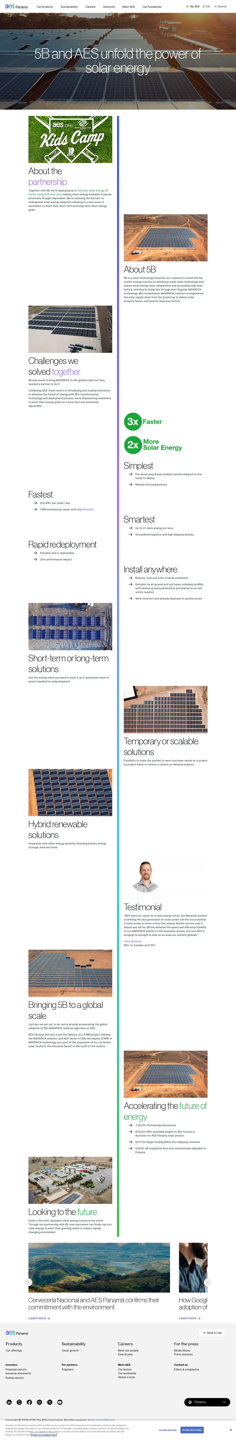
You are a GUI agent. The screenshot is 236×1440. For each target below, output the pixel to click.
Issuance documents (18, 1373)
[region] (118, 1430)
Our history (125, 1369)
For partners (70, 1364)
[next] (207, 1282)
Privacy (110, 1420)
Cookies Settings (168, 1430)
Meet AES (128, 6)
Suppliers (68, 1369)
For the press (186, 1344)
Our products (45, 6)
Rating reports (15, 1377)
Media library (182, 1350)
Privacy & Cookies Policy (43, 1434)
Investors (109, 6)
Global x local (126, 1377)
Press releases (183, 1354)
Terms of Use (95, 1420)
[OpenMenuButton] (194, 6)
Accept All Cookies (192, 1430)
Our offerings (14, 1350)
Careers (90, 6)
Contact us (181, 1364)
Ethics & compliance (186, 1369)
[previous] (28, 1282)
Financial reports (16, 1369)
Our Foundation (152, 6)
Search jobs (125, 1354)
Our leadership (127, 1373)
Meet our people (128, 1350)
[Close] (230, 1429)
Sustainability (69, 6)
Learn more (37, 1318)
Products (14, 1344)
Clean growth (70, 1350)
